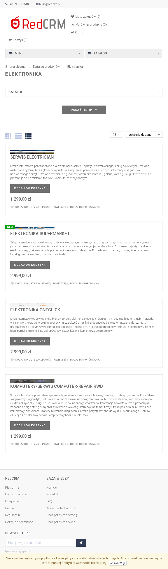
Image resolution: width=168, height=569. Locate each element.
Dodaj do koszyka (30, 188)
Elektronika (75, 66)
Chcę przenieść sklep (60, 522)
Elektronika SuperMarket (40, 233)
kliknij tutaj (98, 563)
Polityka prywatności (19, 522)
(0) (91, 24)
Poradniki (53, 494)
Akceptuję (119, 563)
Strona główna (15, 66)
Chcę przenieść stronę (61, 515)
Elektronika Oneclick (35, 309)
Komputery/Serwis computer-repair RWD (56, 386)
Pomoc (51, 487)
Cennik (9, 508)
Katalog (16, 92)
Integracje (12, 501)
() (20, 40)
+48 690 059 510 (18, 4)
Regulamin (12, 515)
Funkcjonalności (16, 494)
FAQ (49, 501)
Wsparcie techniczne (60, 508)
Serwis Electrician (32, 157)
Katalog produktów (46, 66)
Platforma (12, 487)
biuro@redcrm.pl (49, 4)
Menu (19, 53)
